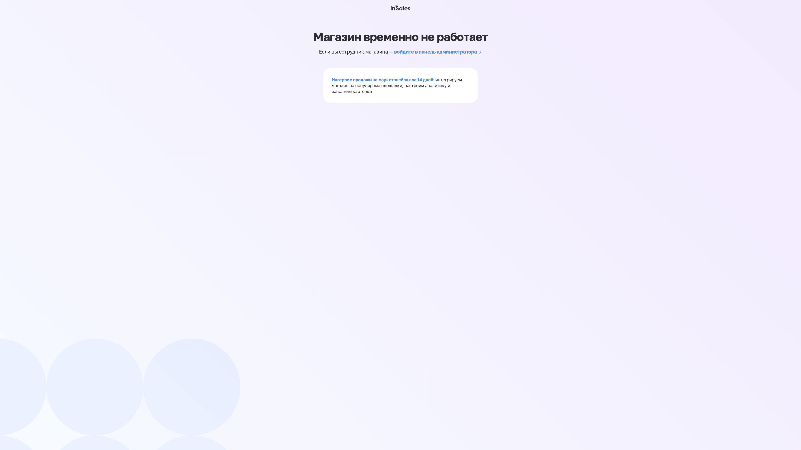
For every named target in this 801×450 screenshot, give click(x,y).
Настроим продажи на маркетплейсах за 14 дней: (383, 79)
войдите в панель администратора (435, 52)
